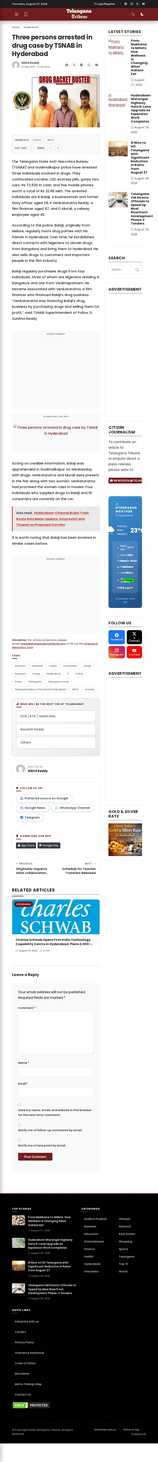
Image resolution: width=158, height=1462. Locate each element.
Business (90, 1226)
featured (20, 673)
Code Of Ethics (25, 1363)
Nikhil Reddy (30, 63)
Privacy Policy (24, 1342)
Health (88, 1257)
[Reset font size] (58, 148)
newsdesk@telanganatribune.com (43, 644)
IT (68, 673)
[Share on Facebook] (66, 65)
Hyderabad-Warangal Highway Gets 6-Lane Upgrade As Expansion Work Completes (141, 108)
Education (91, 1234)
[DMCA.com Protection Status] (44, 1405)
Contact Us (23, 1394)
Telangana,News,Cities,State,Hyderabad (40, 689)
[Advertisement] (55, 372)
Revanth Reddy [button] (32, 729)
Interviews (91, 1271)
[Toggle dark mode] (142, 14)
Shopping (125, 1241)
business (37, 665)
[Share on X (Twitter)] (74, 65)
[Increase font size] (50, 148)
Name (23, 1063)
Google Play (50, 845)
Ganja (36, 673)
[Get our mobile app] (26, 14)
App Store (27, 845)
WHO (75, 689)
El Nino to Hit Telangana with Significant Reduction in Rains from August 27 (140, 157)
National (125, 1226)
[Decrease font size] (32, 148)
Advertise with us (27, 1321)
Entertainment (94, 1241)
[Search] (137, 269)
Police (79, 673)
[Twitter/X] (137, 4)
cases (53, 665)
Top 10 (123, 1264)
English (37, 139)
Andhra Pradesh (95, 1219)
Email (23, 1084)
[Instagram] (131, 4)
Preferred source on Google (46, 798)
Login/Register (106, 4)
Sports (123, 1249)
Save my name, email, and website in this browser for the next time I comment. (55, 1112)
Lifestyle (124, 1219)
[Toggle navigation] (16, 14)
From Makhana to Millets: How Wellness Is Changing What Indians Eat (139, 57)
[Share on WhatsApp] (89, 65)
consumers (70, 665)
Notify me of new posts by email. (42, 1145)
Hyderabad (31, 27)
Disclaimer (22, 1374)
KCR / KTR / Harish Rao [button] (37, 716)
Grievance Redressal (29, 1353)
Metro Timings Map (28, 1384)
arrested (20, 665)
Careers (20, 1332)
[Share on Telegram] (81, 65)
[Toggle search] (133, 14)
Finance (89, 1249)
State (18, 681)
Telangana (35, 681)
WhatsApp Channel (75, 808)
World (123, 1271)
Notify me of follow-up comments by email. (50, 1130)
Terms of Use (131, 1429)
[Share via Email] (96, 65)
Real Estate (127, 1234)
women (89, 689)
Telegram (32, 817)
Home (15, 27)
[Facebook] (126, 4)
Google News (35, 808)
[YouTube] (143, 4)
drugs (87, 665)
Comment (27, 1008)
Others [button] (25, 742)
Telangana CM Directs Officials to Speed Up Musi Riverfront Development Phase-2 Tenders (52, 1289)
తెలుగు (50, 139)
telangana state (58, 681)
